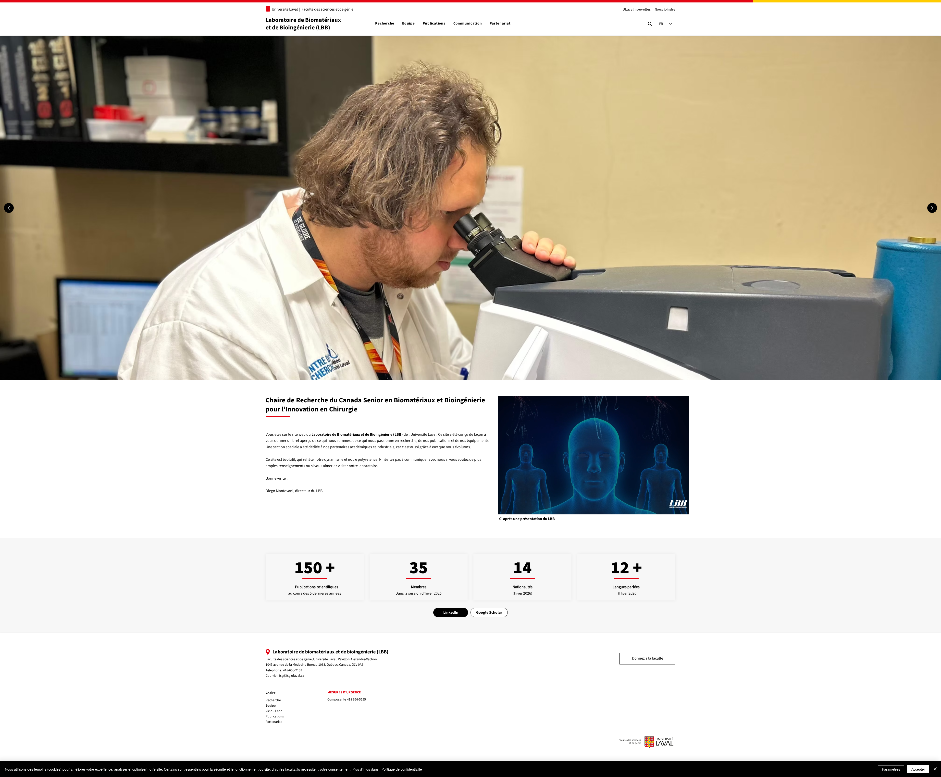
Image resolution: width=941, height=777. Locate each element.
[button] (680, 508)
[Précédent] (9, 208)
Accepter (918, 769)
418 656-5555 (356, 699)
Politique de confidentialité (402, 769)
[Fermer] (935, 769)
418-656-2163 (292, 670)
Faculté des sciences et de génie (327, 9)
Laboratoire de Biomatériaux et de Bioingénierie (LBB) (303, 24)
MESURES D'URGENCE (344, 692)
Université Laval (285, 9)
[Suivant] (932, 208)
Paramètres (891, 769)
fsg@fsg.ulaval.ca (291, 675)
